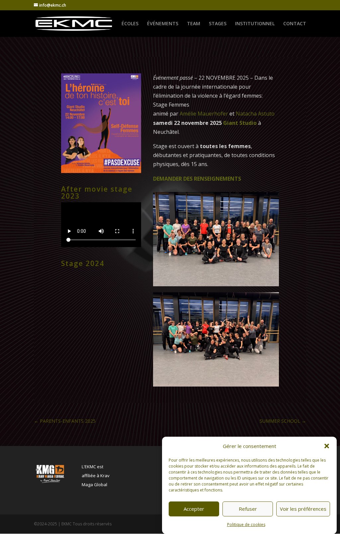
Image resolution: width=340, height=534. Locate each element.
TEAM (193, 24)
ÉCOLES (130, 24)
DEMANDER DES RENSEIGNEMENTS (197, 178)
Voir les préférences (303, 508)
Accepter (194, 508)
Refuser (248, 508)
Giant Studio (240, 123)
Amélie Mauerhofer (204, 113)
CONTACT (294, 24)
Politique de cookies (246, 524)
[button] (326, 446)
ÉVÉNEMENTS (162, 24)
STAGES (217, 24)
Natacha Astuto (256, 113)
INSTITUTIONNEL (255, 24)
